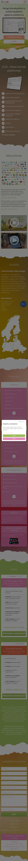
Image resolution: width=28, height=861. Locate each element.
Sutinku (14, 435)
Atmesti (14, 438)
